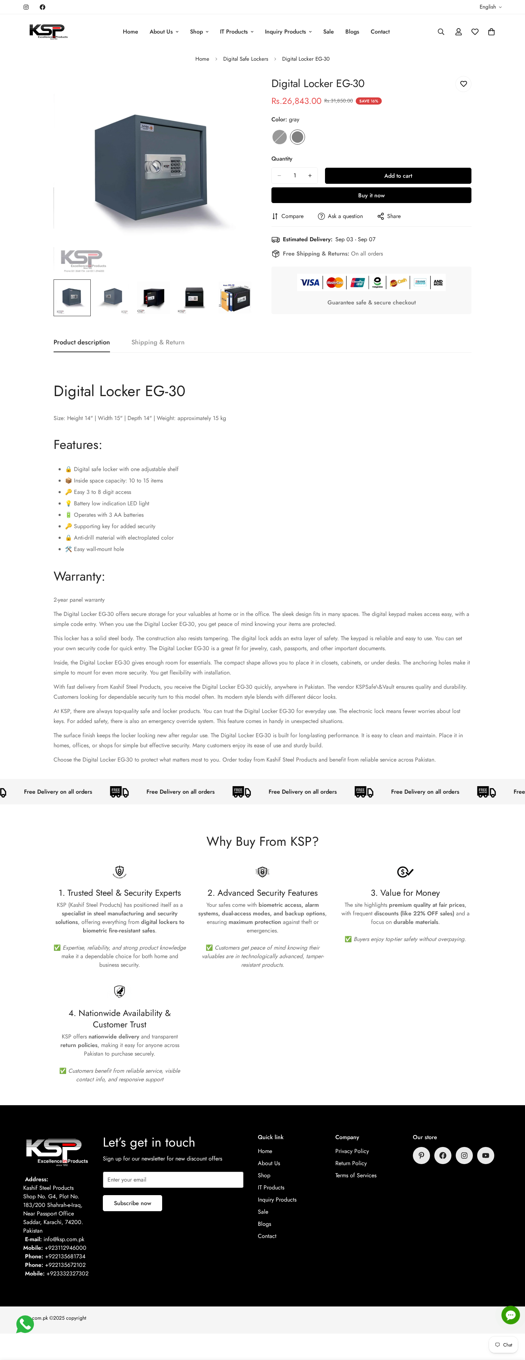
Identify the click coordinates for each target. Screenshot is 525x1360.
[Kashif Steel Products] (49, 32)
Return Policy (351, 1163)
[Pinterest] (421, 1155)
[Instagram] (26, 7)
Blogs (352, 31)
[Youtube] (485, 1155)
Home (130, 31)
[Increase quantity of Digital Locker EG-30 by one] (310, 175)
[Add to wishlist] (463, 84)
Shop (196, 31)
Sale (328, 31)
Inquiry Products (285, 31)
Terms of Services (355, 1175)
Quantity (281, 159)
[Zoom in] (238, 89)
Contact (380, 31)
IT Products (234, 31)
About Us (161, 31)
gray (297, 137)
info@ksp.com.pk (64, 1239)
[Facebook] (42, 7)
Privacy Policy (352, 1151)
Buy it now (371, 195)
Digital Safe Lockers (245, 59)
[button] (491, 32)
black (279, 137)
